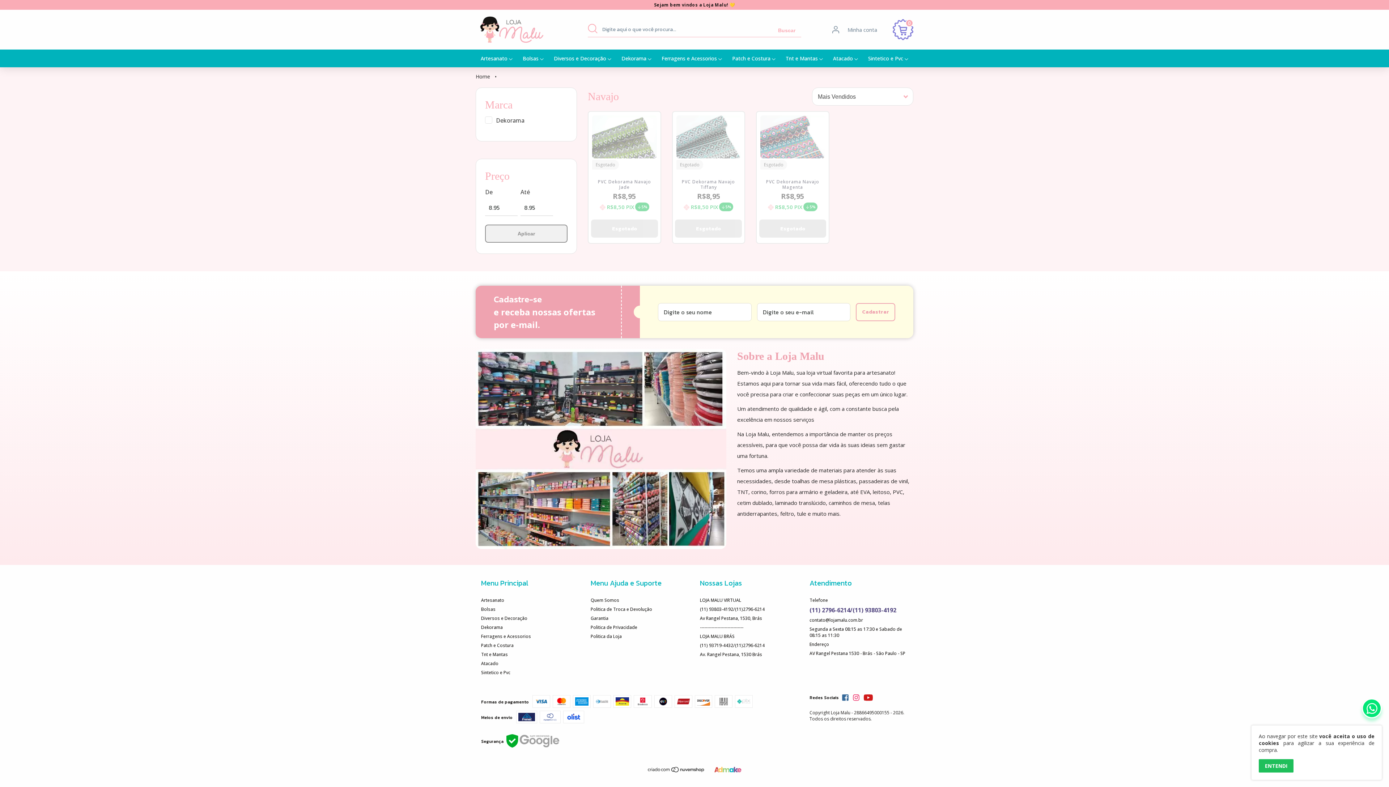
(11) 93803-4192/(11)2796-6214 (732, 609)
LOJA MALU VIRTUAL (720, 600)
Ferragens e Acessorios (690, 58)
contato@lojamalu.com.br (836, 620)
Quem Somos (605, 600)
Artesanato (495, 58)
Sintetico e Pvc (886, 58)
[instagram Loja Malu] (856, 697)
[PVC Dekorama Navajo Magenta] (792, 139)
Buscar (786, 30)
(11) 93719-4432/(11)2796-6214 (732, 645)
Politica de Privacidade (614, 627)
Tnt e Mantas (802, 58)
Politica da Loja (606, 636)
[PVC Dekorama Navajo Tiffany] (708, 139)
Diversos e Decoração (581, 58)
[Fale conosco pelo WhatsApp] (1372, 708)
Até (525, 192)
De (489, 192)
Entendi (1276, 765)
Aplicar (526, 234)
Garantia (599, 618)
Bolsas (531, 58)
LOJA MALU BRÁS (717, 636)
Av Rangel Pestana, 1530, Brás (731, 618)
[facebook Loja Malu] (845, 697)
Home (483, 76)
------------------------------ (721, 627)
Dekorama (634, 58)
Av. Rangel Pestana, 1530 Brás (731, 654)
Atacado (843, 58)
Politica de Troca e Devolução (621, 609)
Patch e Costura (752, 58)
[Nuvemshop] (676, 771)
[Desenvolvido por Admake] (728, 771)
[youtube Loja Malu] (868, 697)
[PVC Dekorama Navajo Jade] (624, 139)
